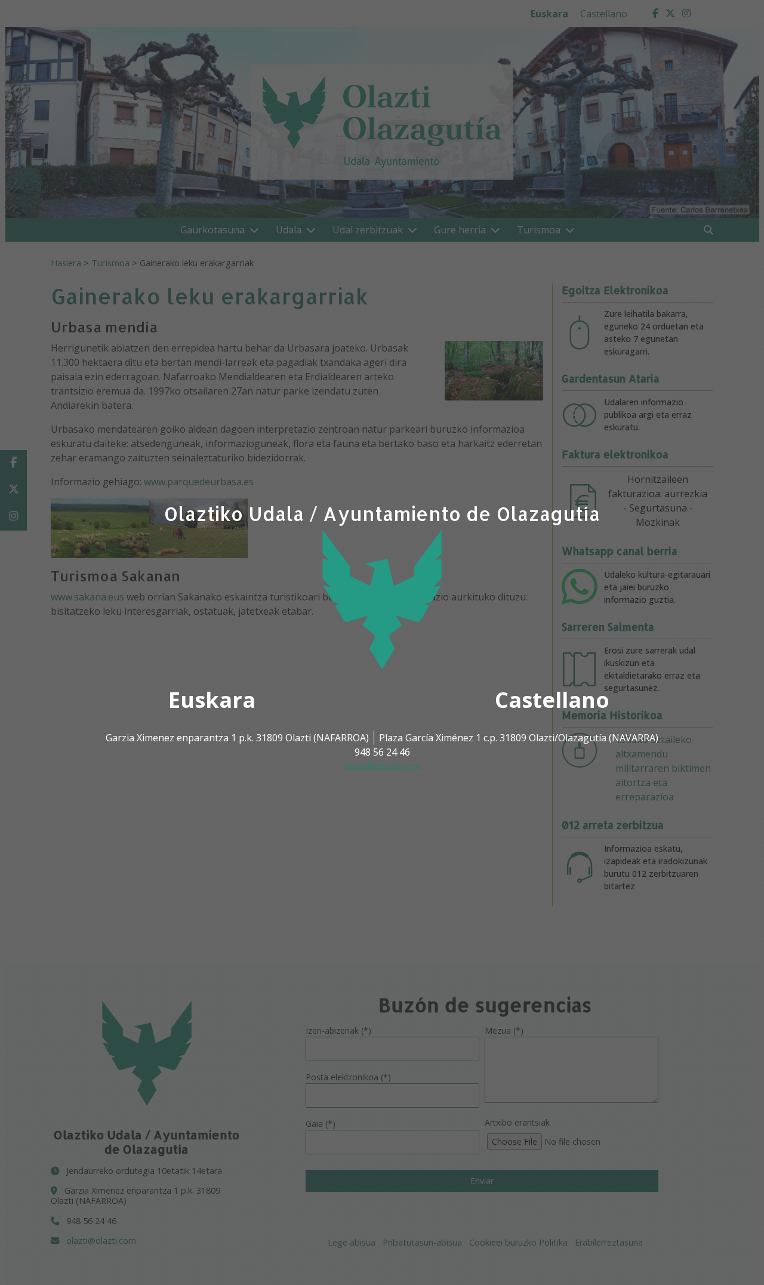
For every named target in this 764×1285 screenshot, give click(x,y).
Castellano (552, 699)
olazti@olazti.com (382, 766)
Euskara (211, 699)
